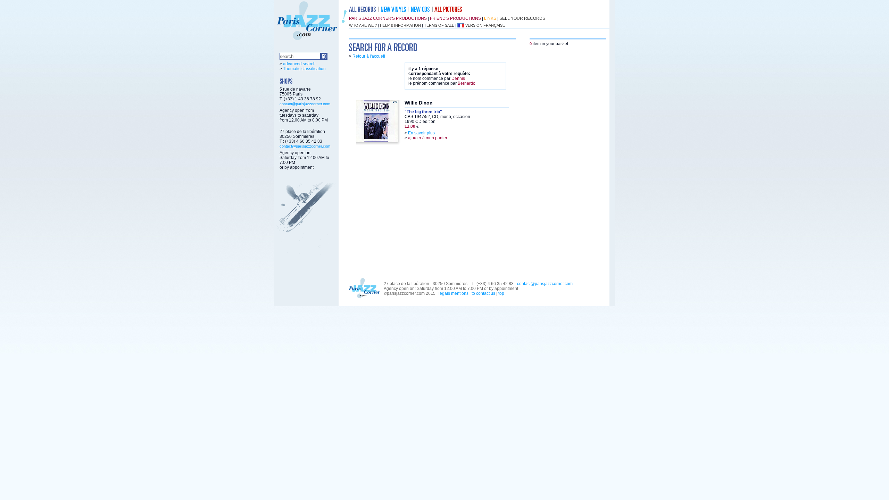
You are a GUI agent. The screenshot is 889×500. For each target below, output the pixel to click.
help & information (400, 25)
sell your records (522, 18)
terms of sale (439, 25)
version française (485, 25)
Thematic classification (304, 68)
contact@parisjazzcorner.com (305, 104)
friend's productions (455, 18)
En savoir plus (421, 133)
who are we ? (363, 25)
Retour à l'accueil (368, 56)
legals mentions (453, 293)
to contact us (483, 293)
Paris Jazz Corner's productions (388, 18)
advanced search (299, 63)
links (490, 18)
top (501, 293)
